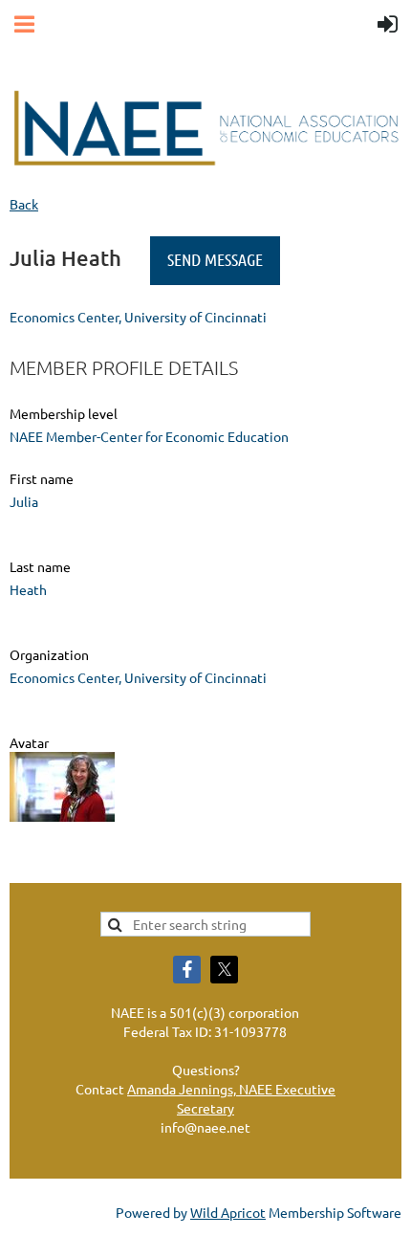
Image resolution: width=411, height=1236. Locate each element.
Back (24, 203)
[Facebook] (187, 969)
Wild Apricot (228, 1212)
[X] (224, 969)
